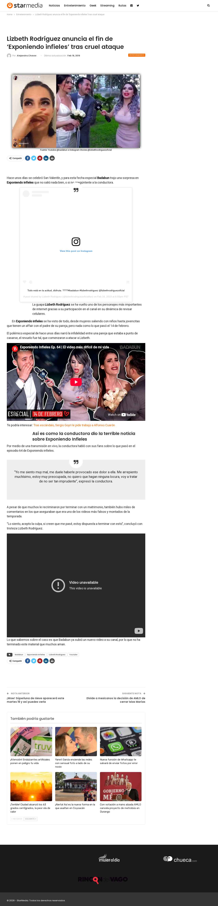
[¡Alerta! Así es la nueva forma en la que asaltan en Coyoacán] (76, 786)
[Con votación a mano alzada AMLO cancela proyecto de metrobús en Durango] (121, 786)
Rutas (122, 5)
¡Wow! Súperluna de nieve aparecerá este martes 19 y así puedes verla (35, 700)
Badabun (19, 654)
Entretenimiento (74, 5)
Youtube (73, 654)
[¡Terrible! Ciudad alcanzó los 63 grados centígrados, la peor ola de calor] (31, 786)
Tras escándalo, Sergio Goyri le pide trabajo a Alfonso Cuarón (74, 425)
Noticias (54, 5)
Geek (93, 5)
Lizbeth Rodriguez (52, 296)
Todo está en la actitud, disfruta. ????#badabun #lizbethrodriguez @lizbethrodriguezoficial (75, 290)
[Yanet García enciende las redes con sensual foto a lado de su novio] (76, 741)
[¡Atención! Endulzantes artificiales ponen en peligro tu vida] (31, 741)
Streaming (107, 5)
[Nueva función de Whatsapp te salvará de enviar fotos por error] (121, 741)
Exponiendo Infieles (36, 654)
